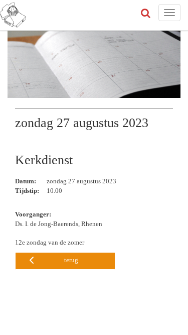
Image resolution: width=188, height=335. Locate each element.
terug (71, 260)
